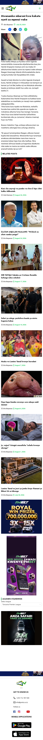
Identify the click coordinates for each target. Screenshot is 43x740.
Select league (6, 601)
